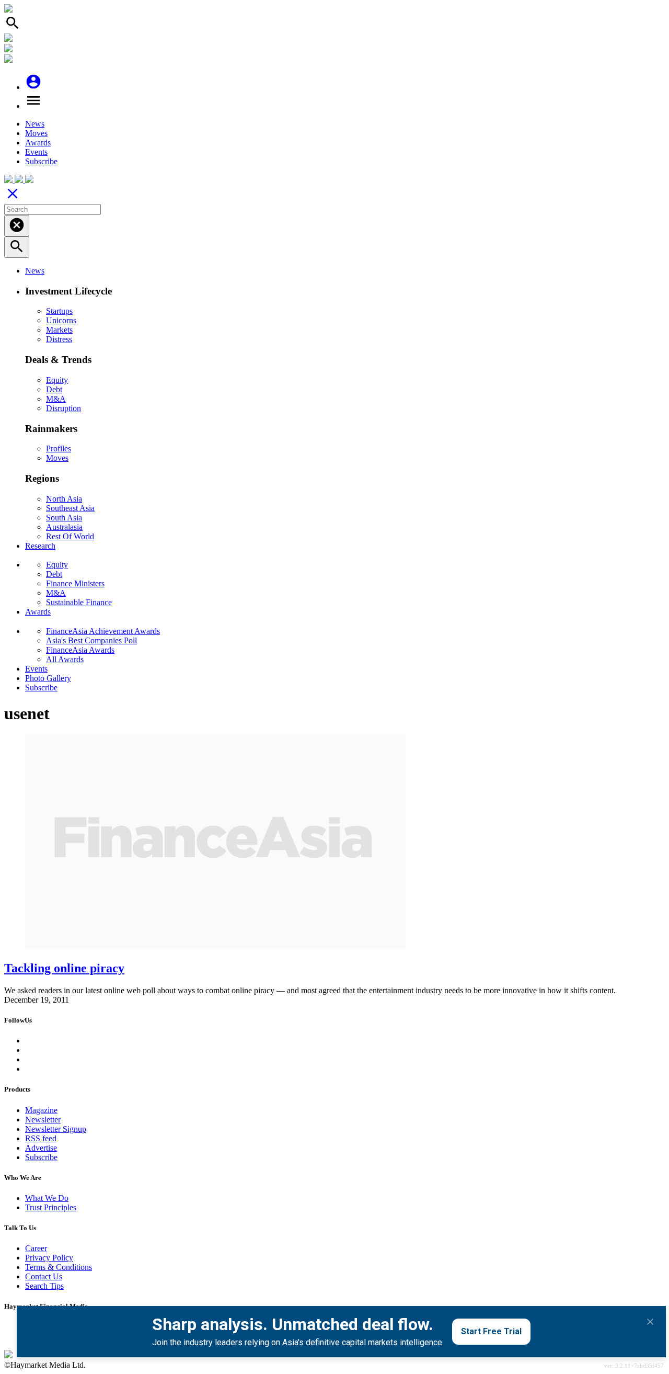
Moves (36, 133)
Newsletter (43, 1119)
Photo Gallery (48, 678)
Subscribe (41, 161)
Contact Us (43, 1276)
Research (40, 545)
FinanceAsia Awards (80, 649)
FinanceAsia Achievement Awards (103, 631)
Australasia (64, 527)
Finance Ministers (75, 583)
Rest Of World (70, 536)
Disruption (63, 408)
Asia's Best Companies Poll (91, 640)
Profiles (58, 448)
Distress (59, 339)
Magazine (41, 1110)
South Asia (64, 517)
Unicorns (61, 320)
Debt (54, 389)
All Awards (65, 659)
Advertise (41, 1147)
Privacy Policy (49, 1257)
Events (36, 151)
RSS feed (40, 1138)
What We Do (46, 1198)
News (34, 123)
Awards (38, 142)
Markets (59, 329)
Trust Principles (50, 1207)
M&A (56, 398)
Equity (57, 380)
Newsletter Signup (55, 1129)
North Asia (64, 498)
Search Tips (44, 1285)
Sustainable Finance (79, 602)
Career (36, 1248)
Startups (59, 310)
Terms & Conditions (58, 1267)
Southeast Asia (70, 508)
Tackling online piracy (64, 968)
